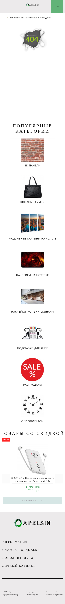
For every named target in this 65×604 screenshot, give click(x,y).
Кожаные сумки (32, 202)
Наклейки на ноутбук (32, 275)
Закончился (32, 500)
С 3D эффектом (32, 421)
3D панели (32, 165)
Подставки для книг (32, 348)
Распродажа (32, 384)
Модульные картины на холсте (32, 238)
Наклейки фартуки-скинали (32, 311)
